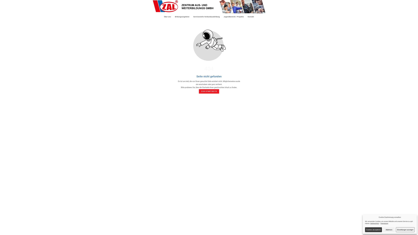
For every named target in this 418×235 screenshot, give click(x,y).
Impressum (384, 223)
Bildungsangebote (182, 17)
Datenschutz (374, 223)
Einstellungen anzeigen (405, 230)
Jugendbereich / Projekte (234, 17)
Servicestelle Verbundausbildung (206, 17)
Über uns (167, 17)
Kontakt (251, 17)
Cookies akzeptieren (373, 230)
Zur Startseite (209, 91)
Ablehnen (389, 230)
